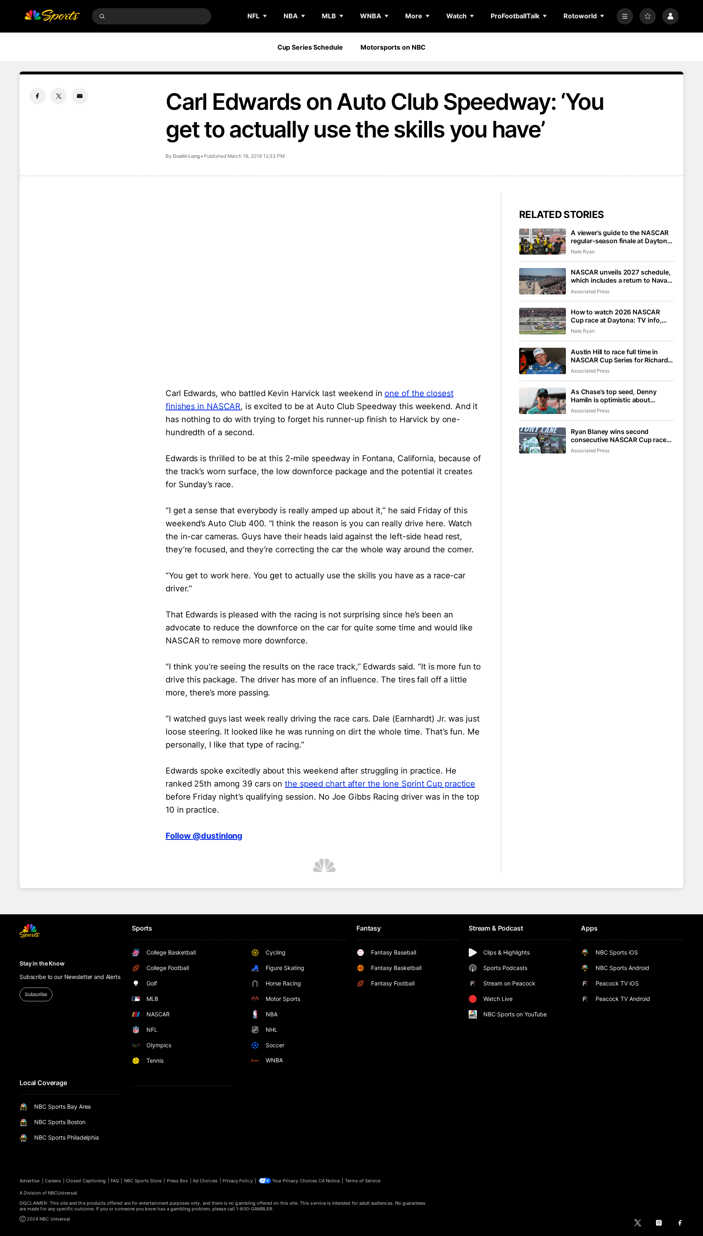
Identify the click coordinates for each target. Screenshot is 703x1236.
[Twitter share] (58, 96)
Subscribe (36, 994)
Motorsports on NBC (393, 47)
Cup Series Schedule (310, 47)
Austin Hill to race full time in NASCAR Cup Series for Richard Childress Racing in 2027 (619, 356)
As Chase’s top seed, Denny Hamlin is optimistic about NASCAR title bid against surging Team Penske (621, 396)
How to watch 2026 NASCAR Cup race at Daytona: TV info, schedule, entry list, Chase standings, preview (616, 316)
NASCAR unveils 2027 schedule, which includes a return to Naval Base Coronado (620, 276)
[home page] (52, 16)
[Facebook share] (37, 96)
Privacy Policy (238, 1181)
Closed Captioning (86, 1181)
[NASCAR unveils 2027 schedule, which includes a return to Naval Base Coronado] (542, 281)
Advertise (30, 1181)
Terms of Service (363, 1181)
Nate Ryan (582, 252)
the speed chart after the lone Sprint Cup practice (380, 784)
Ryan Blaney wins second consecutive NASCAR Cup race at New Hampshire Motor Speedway (618, 435)
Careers (53, 1181)
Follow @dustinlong (204, 836)
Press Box (177, 1181)
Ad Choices (205, 1181)
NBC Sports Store (143, 1181)
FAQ (115, 1181)
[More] (625, 16)
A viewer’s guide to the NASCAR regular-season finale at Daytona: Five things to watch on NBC (622, 237)
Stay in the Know (42, 963)
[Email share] (80, 96)
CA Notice (329, 1181)
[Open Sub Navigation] (265, 16)
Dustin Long (186, 156)
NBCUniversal (62, 1193)
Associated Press (590, 291)
